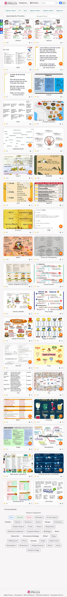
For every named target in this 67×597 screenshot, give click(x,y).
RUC (18, 122)
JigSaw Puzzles (8, 595)
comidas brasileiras (48, 122)
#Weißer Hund (53, 541)
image (18, 447)
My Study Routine (49, 67)
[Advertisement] (33, 570)
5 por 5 (18, 176)
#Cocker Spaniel (52, 517)
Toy (49, 393)
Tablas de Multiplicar (49, 338)
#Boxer (57, 531)
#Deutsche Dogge (33, 550)
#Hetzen (38, 522)
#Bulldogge (47, 531)
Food (49, 366)
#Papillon (8, 522)
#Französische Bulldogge (31, 536)
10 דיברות (18, 230)
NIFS (18, 67)
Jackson (49, 40)
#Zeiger (43, 541)
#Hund (29, 517)
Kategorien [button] (23, 3)
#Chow (58, 545)
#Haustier (20, 517)
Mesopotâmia (48, 447)
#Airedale (34, 541)
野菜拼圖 (49, 176)
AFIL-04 (18, 366)
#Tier (11, 517)
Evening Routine (18, 95)
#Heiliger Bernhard (37, 545)
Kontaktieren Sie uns (57, 595)
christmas (49, 420)
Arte (49, 149)
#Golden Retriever (18, 526)
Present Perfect (49, 284)
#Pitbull (45, 536)
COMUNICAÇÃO (18, 149)
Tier (20, 10)
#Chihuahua (58, 522)
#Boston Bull (15, 536)
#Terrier (24, 541)
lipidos (18, 257)
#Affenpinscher (13, 541)
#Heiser (39, 526)
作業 (48, 230)
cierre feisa (49, 501)
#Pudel (49, 545)
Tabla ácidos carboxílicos (18, 474)
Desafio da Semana (18, 338)
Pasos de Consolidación (49, 257)
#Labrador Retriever (33, 531)
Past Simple (49, 311)
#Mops (54, 536)
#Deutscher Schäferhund (15, 531)
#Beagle (47, 522)
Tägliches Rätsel (10, 10)
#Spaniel (18, 522)
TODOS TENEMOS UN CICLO (18, 284)
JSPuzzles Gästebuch (42, 595)
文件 (18, 203)
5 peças (48, 95)
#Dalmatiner (39, 517)
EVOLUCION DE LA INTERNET (48, 474)
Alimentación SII (18, 501)
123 (18, 393)
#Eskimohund (50, 526)
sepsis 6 (49, 203)
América (18, 40)
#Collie (30, 526)
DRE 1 (18, 420)
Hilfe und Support (29, 595)
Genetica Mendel (18, 311)
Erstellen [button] (35, 3)
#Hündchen (28, 522)
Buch (25, 10)
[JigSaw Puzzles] (10, 3)
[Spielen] (30, 36)
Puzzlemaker (18, 595)
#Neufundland (11, 545)
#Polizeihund (23, 545)
